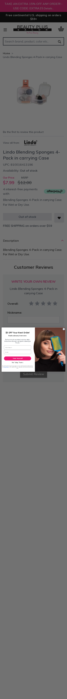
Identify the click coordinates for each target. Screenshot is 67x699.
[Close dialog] (64, 329)
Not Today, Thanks (17, 362)
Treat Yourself (18, 358)
